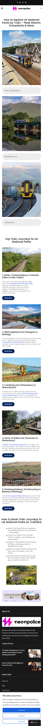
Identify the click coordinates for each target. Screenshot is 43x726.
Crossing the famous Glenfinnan (13, 342)
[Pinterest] (25, 2)
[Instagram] (22, 2)
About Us (5, 681)
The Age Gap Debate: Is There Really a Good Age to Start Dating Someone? (13, 652)
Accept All (21, 710)
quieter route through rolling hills (15, 445)
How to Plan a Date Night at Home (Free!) (12, 664)
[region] (21, 709)
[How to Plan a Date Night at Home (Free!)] (34, 666)
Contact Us (6, 690)
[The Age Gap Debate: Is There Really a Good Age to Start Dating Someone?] (34, 653)
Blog (3, 686)
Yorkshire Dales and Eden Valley (21, 283)
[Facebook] (17, 2)
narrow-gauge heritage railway (16, 496)
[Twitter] (20, 2)
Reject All (21, 721)
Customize (21, 716)
